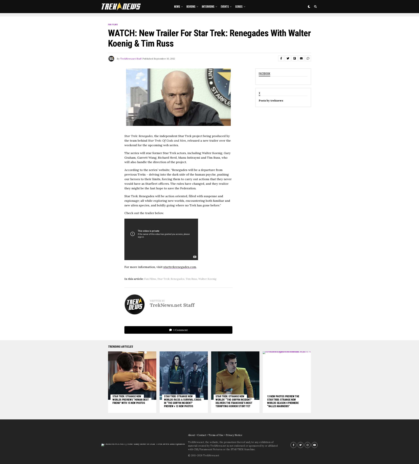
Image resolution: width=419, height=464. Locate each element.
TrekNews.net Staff (131, 58)
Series (239, 7)
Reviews (190, 7)
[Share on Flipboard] (295, 58)
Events (225, 7)
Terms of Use (216, 435)
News (177, 7)
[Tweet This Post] (288, 58)
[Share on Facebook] (281, 58)
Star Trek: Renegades (170, 278)
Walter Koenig (207, 278)
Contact (201, 435)
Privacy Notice (234, 435)
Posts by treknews (271, 100)
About (191, 435)
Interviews (208, 7)
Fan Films (150, 278)
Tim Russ (191, 278)
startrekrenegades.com (179, 267)
